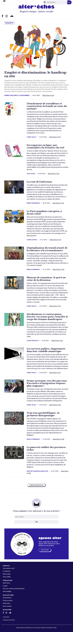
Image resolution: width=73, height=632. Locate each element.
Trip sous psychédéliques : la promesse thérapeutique (43, 414)
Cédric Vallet (31, 137)
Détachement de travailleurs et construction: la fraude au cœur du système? (47, 106)
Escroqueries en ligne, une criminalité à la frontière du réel (45, 146)
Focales (5, 586)
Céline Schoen (32, 239)
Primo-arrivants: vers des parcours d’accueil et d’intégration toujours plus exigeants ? (47, 383)
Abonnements (7, 597)
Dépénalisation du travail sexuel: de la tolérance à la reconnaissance (47, 249)
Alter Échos (6, 583)
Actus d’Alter (7, 577)
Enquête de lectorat (9, 620)
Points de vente (8, 600)
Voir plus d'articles (36, 485)
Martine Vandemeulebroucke (37, 471)
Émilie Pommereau (33, 269)
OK (69, 2)
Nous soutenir (7, 606)
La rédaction (6, 571)
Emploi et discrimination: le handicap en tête (35, 74)
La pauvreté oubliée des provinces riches (46, 448)
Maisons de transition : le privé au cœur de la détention (46, 278)
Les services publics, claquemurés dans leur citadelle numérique (46, 350)
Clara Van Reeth (33, 340)
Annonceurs (6, 603)
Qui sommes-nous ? (9, 568)
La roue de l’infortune (39, 181)
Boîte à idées (7, 574)
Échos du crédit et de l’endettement (14, 588)
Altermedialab (7, 591)
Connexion (6, 617)
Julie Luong (31, 173)
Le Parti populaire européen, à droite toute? (44, 212)
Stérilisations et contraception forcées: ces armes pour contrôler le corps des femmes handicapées (47, 317)
